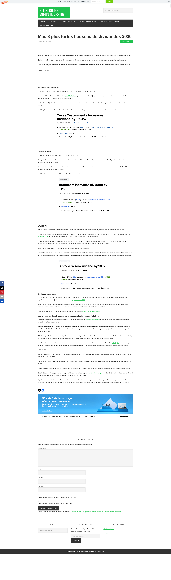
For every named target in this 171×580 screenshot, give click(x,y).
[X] (2, 288)
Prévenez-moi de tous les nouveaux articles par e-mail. (55, 503)
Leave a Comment (126, 41)
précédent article (70, 96)
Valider (109, 1)
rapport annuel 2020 (78, 300)
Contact (105, 533)
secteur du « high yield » (96, 373)
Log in (102, 551)
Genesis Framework (88, 551)
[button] (85, 1)
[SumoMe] (2, 301)
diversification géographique (91, 311)
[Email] (2, 297)
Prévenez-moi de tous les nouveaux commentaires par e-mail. (57, 497)
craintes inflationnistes (93, 320)
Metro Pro (79, 551)
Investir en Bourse (51, 421)
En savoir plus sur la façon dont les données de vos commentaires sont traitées (96, 512)
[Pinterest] (2, 292)
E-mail (40, 478)
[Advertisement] (70, 49)
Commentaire (42, 448)
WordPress (97, 551)
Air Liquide (115, 343)
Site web (40, 486)
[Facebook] (2, 283)
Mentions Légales (108, 529)
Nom (40, 469)
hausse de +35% (43, 236)
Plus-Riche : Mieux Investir (51, 12)
